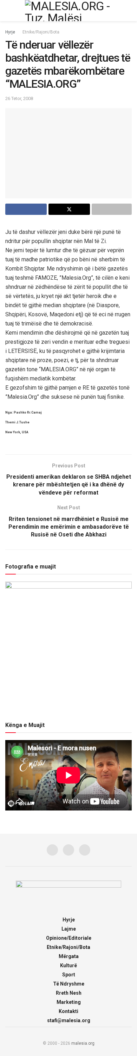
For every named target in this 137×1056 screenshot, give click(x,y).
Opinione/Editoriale (68, 938)
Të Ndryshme (68, 984)
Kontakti (68, 1011)
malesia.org (82, 1043)
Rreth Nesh (68, 993)
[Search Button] (129, 10)
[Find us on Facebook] (52, 850)
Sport (68, 974)
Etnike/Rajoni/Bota (40, 32)
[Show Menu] (8, 10)
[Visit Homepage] (68, 10)
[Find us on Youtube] (84, 850)
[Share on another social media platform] (112, 209)
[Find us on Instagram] (68, 850)
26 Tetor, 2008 (19, 98)
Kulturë (68, 965)
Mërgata (69, 956)
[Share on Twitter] (69, 209)
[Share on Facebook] (26, 209)
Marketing (69, 1002)
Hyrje (10, 32)
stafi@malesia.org (68, 1020)
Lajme (68, 929)
